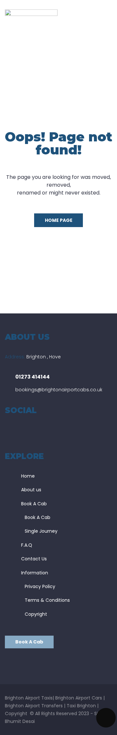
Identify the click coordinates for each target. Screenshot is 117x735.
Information (34, 572)
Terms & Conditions (47, 600)
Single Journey (41, 531)
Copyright (36, 614)
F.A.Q (26, 545)
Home (28, 476)
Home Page (58, 220)
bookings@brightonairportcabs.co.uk (58, 389)
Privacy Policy (40, 586)
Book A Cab (34, 503)
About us (31, 489)
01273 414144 (32, 377)
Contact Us (34, 558)
